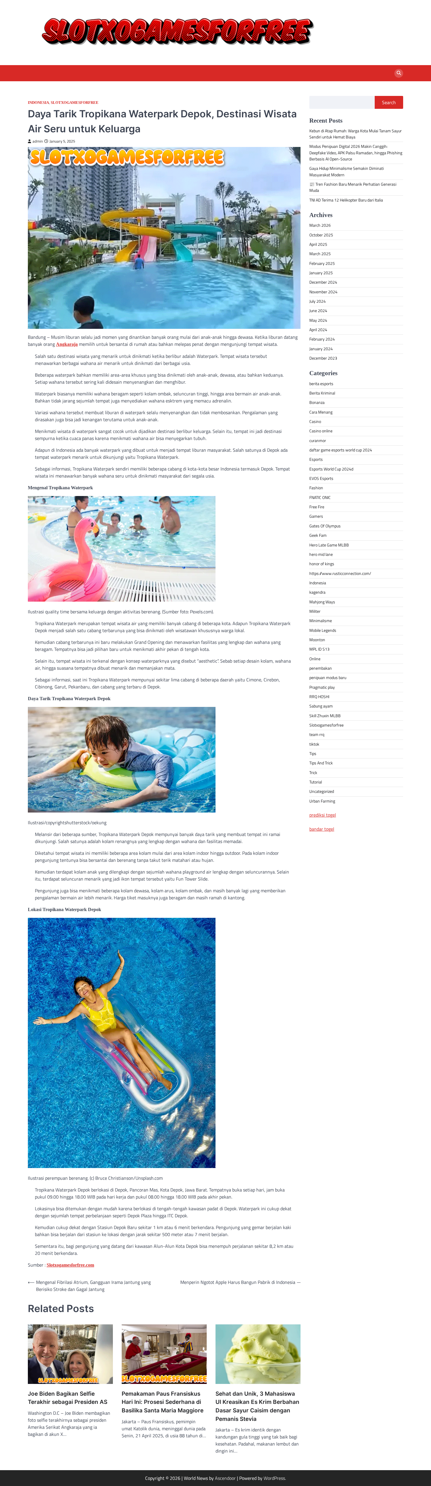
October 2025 (321, 235)
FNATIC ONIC (320, 497)
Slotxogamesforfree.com (70, 1264)
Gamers (316, 516)
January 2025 (321, 273)
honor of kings (321, 564)
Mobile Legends (322, 630)
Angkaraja (67, 344)
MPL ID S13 (319, 649)
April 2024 (318, 330)
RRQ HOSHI (319, 697)
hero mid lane (321, 554)
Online (314, 659)
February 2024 (322, 339)
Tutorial (315, 782)
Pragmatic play (322, 687)
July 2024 (317, 301)
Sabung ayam (321, 706)
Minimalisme (320, 621)
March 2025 (320, 254)
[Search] (398, 73)
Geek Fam (318, 535)
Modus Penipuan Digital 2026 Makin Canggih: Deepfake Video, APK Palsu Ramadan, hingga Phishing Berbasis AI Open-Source (355, 153)
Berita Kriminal (322, 393)
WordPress (274, 1478)
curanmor (317, 440)
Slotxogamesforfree (75, 103)
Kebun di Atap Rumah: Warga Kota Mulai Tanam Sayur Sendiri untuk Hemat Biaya (355, 134)
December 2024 (323, 282)
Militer (314, 611)
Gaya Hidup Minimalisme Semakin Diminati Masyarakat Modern (346, 171)
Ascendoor (225, 1478)
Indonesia (38, 103)
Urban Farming (322, 801)
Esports (316, 459)
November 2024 (323, 292)
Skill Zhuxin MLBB (325, 715)
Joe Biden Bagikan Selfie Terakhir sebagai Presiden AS (67, 1398)
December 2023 (323, 358)
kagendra (317, 592)
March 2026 (320, 225)
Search (389, 102)
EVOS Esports (321, 478)
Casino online (320, 431)
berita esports (321, 383)
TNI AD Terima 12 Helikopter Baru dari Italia (346, 200)
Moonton (317, 640)
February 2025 (322, 263)
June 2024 (318, 311)
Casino (315, 422)
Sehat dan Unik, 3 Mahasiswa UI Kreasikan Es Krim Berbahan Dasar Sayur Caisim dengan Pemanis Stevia (257, 1406)
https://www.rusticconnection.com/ (340, 573)
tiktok (314, 744)
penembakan (320, 668)
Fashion (316, 488)
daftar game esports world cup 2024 (340, 450)
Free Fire (316, 507)
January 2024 (321, 349)
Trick (313, 772)
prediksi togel (322, 815)
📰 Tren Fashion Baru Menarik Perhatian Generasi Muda (352, 187)
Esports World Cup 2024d (331, 469)
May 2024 (318, 320)
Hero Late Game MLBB (329, 545)
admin (38, 141)
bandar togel (321, 829)
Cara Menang (320, 412)
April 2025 (318, 244)
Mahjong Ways (322, 602)
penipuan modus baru (327, 678)
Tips (312, 754)
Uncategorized (321, 791)
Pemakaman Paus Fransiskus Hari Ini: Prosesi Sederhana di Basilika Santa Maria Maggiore (162, 1402)
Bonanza (317, 403)
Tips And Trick (321, 763)
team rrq (316, 735)
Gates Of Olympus (325, 526)
